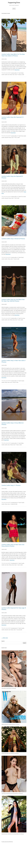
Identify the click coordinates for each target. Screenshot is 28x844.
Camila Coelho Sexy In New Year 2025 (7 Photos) (14, 361)
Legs (9, 629)
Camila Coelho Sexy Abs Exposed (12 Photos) (13, 118)
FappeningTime (14, 3)
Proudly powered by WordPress (7, 841)
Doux (9, 444)
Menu (14, 8)
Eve (8, 74)
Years (16, 74)
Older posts (5, 637)
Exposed (6, 137)
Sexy (13, 74)
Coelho (6, 74)
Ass (22, 196)
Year (16, 319)
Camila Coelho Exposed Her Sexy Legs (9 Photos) (14, 608)
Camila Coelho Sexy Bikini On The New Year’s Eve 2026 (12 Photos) (13, 55)
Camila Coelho (14, 72)
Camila (3, 74)
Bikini (22, 72)
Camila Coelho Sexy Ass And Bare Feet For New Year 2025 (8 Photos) (13, 300)
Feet (8, 319)
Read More (17, 69)
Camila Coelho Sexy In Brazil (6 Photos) (13, 238)
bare (24, 318)
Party (7, 564)
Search (3, 641)
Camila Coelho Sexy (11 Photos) (11, 485)
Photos (10, 74)
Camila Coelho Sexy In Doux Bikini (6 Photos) (12, 423)
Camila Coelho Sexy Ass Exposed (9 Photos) (12, 177)
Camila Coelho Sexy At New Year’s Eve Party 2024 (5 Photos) (13, 545)
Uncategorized (14, 502)
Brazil (22, 257)
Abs (22, 135)
